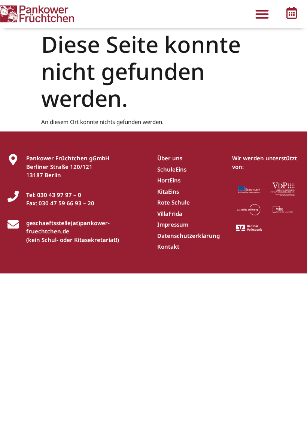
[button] (262, 14)
